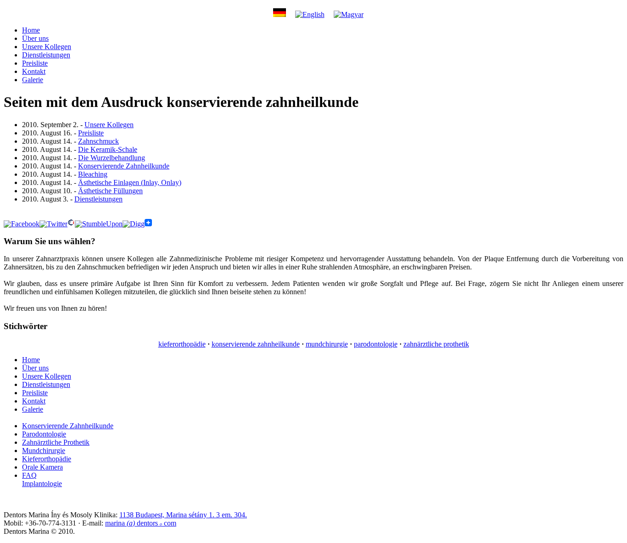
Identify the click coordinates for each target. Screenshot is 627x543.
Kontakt (33, 71)
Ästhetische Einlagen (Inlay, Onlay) (129, 182)
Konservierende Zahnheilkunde (123, 166)
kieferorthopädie (182, 344)
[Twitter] (53, 224)
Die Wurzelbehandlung (111, 158)
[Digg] (134, 224)
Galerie (32, 80)
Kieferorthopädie (46, 459)
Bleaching (92, 174)
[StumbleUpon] (99, 224)
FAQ (29, 475)
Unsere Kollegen (46, 46)
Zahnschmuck (98, 141)
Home (31, 30)
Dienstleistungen (46, 55)
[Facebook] (21, 224)
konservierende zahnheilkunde (256, 344)
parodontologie (375, 344)
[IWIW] (71, 224)
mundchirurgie (327, 344)
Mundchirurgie (43, 450)
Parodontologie (44, 434)
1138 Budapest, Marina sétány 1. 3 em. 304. (183, 515)
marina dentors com (140, 523)
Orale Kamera (42, 467)
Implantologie (42, 483)
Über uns (35, 38)
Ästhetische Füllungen (110, 191)
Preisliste (35, 63)
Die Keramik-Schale (107, 149)
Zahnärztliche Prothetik (56, 442)
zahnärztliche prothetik (436, 344)
